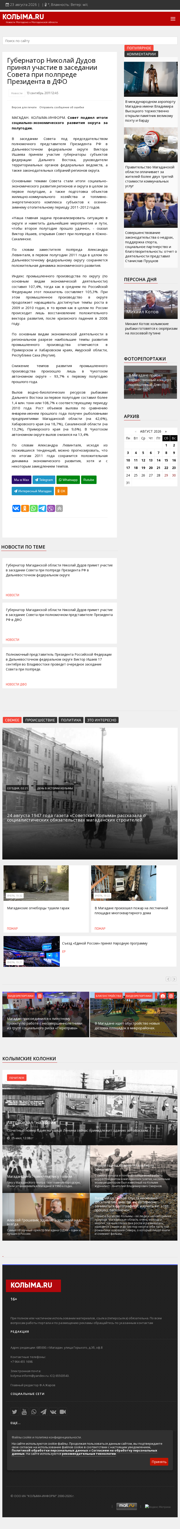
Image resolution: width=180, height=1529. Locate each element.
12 (143, 460)
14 (158, 460)
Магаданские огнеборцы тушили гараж (38, 908)
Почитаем (16, 1077)
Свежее (12, 720)
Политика (71, 720)
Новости (16, 93)
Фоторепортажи (145, 359)
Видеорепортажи (21, 995)
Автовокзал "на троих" (32, 1122)
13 (151, 460)
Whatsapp (70, 480)
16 (174, 460)
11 (136, 460)
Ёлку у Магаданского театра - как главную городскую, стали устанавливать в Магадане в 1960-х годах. (44, 1184)
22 (166, 467)
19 (143, 467)
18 (136, 467)
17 (128, 467)
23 (174, 467)
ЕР (64, 951)
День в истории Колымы (55, 788)
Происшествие (40, 720)
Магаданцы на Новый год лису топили (39, 1176)
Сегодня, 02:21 (17, 788)
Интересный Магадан (34, 491)
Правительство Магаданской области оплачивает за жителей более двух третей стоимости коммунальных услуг (149, 176)
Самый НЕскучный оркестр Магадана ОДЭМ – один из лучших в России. (44, 1232)
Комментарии (141, 54)
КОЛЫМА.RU (23, 17)
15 (166, 460)
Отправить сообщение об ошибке (61, 107)
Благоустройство (108, 995)
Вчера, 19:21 (14, 962)
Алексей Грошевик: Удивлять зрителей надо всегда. (45, 1222)
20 (151, 467)
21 (158, 467)
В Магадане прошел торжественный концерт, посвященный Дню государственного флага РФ (150, 384)
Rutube (88, 480)
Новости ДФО (16, 684)
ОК (62, 491)
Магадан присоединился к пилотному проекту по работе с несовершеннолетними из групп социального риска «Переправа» (44, 1023)
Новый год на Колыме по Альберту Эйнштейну (124, 1167)
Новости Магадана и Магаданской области (32, 22)
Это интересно (101, 720)
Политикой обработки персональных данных (50, 1450)
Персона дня (140, 279)
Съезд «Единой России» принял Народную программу (104, 943)
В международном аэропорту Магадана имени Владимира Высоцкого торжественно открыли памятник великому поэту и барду (150, 111)
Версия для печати (24, 107)
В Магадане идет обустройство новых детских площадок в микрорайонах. (127, 1025)
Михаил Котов (142, 312)
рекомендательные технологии (89, 1454)
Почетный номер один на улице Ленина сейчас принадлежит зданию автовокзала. (78, 1130)
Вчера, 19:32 (14, 895)
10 (128, 460)
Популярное (139, 48)
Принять (159, 1461)
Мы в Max (21, 480)
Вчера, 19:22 (102, 895)
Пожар (12, 928)
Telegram (45, 480)
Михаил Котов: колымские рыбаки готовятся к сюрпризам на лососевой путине (151, 328)
